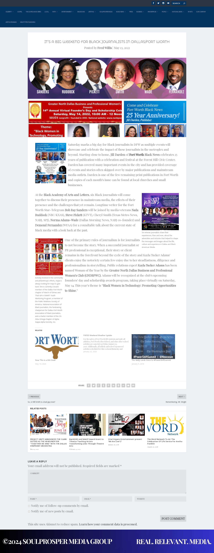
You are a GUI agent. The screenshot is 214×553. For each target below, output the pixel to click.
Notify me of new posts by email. (52, 511)
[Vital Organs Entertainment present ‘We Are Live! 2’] (126, 425)
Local (47, 12)
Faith (54, 12)
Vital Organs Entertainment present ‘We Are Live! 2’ (125, 440)
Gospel (19, 12)
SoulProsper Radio (106, 12)
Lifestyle (91, 12)
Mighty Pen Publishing (27, 22)
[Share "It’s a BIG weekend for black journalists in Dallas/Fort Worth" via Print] (133, 385)
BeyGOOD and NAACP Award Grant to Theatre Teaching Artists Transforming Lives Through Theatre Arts (86, 442)
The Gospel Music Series (33, 12)
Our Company (201, 12)
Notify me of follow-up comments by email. (60, 506)
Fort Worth (136, 154)
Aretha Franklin (11, 22)
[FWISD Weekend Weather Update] (107, 343)
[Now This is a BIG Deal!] (58, 346)
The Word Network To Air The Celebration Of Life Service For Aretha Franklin (164, 441)
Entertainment (67, 12)
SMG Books (81, 12)
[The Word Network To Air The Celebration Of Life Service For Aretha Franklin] (165, 425)
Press (131, 12)
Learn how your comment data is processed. (108, 524)
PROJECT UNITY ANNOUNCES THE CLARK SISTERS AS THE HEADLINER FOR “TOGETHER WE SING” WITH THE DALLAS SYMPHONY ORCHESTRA (48, 442)
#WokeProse (152, 12)
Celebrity (9, 12)
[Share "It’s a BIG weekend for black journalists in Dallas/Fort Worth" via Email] (128, 385)
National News (177, 12)
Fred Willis (104, 48)
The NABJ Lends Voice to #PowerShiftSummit (151, 360)
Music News (120, 12)
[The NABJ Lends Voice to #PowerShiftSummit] (154, 346)
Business (139, 12)
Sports (190, 12)
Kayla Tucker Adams (151, 265)
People (164, 12)
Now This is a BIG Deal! (45, 360)
